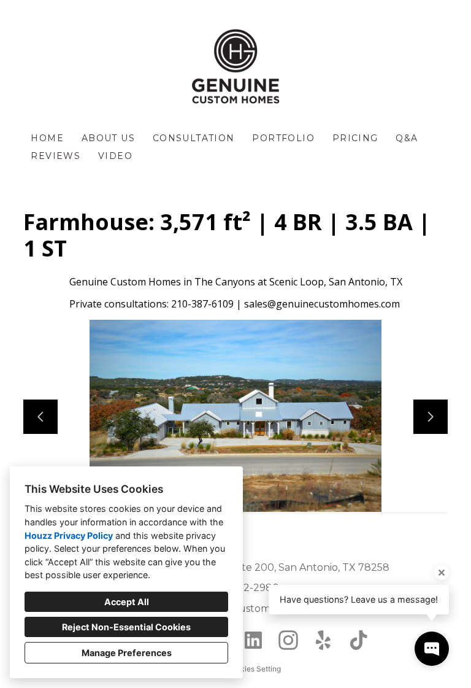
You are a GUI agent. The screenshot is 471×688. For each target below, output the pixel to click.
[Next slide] (430, 417)
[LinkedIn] (253, 640)
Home (47, 138)
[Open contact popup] (432, 649)
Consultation (194, 138)
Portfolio (283, 138)
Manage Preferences (127, 652)
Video (115, 155)
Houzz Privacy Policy (69, 535)
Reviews (55, 155)
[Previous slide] (40, 417)
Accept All (126, 602)
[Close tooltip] (441, 572)
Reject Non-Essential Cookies (126, 627)
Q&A (407, 138)
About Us (108, 138)
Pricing (355, 138)
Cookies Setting (253, 668)
